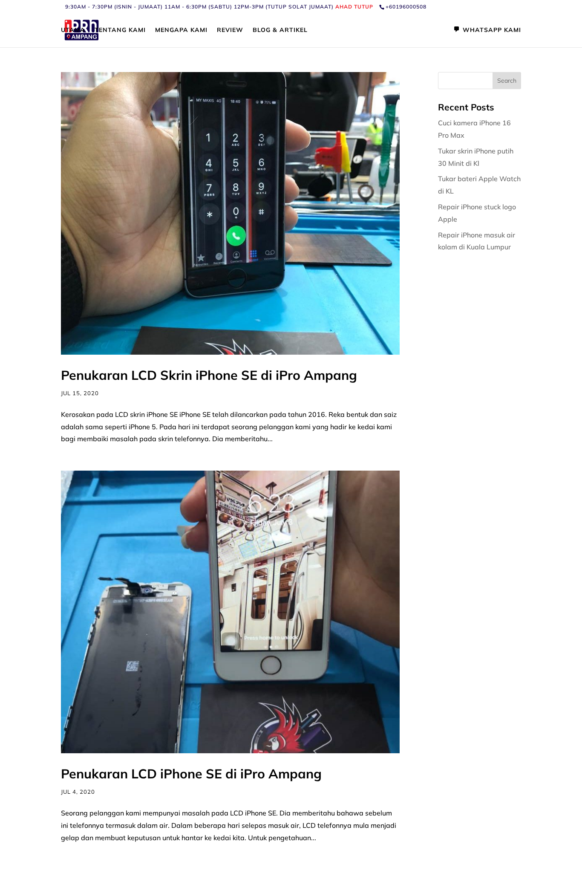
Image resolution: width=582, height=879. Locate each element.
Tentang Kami (120, 30)
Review (230, 30)
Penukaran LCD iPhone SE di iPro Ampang (191, 774)
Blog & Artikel (280, 30)
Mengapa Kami (181, 30)
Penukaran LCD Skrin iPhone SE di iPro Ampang (209, 375)
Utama (73, 30)
